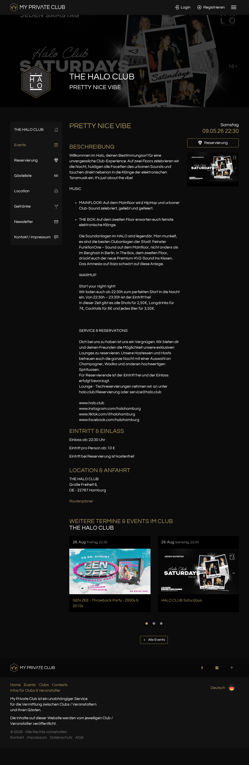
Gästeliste (23, 176)
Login (185, 7)
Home (15, 685)
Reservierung (26, 160)
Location (21, 191)
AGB (79, 737)
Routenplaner (81, 501)
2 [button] (153, 623)
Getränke (22, 206)
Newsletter (23, 222)
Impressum (37, 737)
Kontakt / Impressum (32, 237)
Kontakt (17, 737)
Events (20, 145)
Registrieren (214, 7)
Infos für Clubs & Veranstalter (35, 690)
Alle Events (156, 639)
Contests (60, 685)
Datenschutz (61, 737)
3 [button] (161, 623)
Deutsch (218, 688)
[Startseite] (37, 7)
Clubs (44, 685)
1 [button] (146, 623)
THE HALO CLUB (29, 130)
